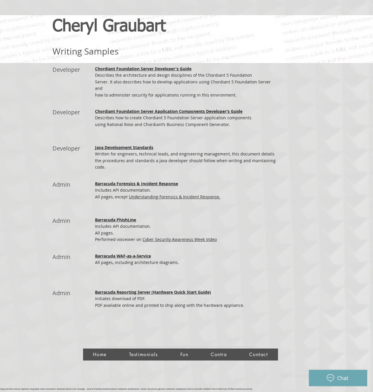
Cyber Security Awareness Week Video (179, 239)
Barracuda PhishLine (115, 220)
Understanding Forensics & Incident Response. (174, 197)
